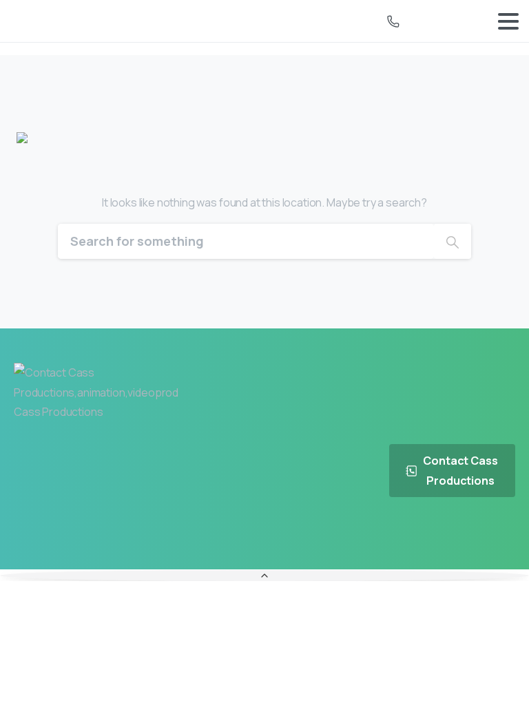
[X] (241, 21)
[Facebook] (217, 21)
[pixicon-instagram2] (499, 536)
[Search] (452, 241)
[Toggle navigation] (508, 21)
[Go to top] (264, 575)
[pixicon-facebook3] (436, 536)
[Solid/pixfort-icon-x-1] (468, 536)
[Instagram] (288, 21)
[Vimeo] (264, 21)
